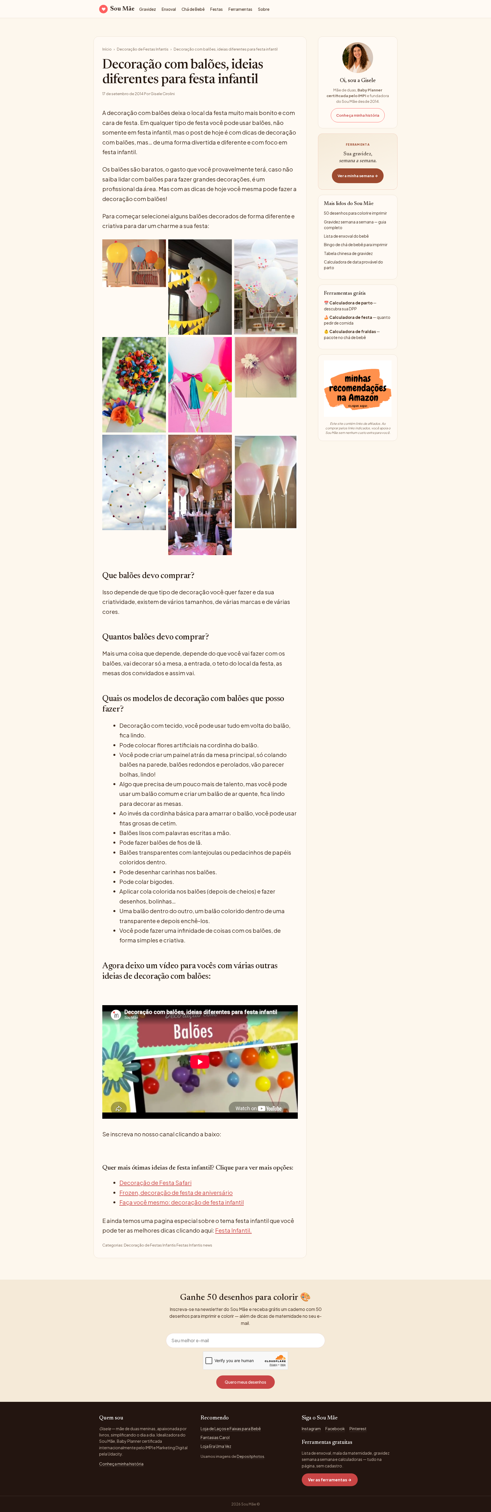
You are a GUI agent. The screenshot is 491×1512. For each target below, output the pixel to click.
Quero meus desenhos (245, 1382)
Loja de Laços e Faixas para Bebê (231, 1428)
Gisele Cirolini (163, 93)
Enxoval (169, 9)
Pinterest (358, 1428)
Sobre (263, 9)
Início (107, 49)
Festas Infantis (189, 1245)
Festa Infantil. (233, 1230)
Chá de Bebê (193, 9)
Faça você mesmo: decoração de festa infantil (181, 1202)
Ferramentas (240, 9)
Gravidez (147, 9)
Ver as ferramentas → (329, 1479)
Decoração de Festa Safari (155, 1182)
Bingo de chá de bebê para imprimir (355, 244)
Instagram (311, 1428)
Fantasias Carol (215, 1437)
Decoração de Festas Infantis (142, 49)
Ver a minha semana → (358, 175)
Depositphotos (250, 1456)
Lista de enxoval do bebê (346, 236)
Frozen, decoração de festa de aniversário (176, 1192)
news (207, 1245)
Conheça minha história (357, 115)
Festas (216, 9)
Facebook (335, 1428)
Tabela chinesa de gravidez (348, 253)
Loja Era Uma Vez (216, 1446)
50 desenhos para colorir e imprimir (355, 213)
